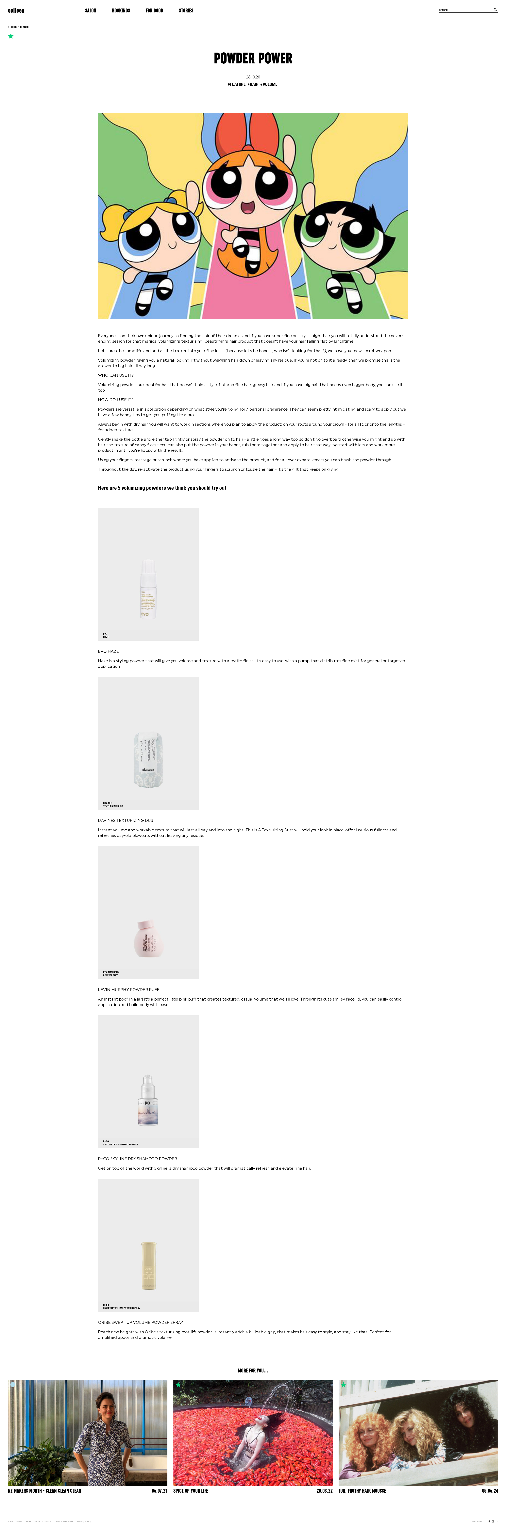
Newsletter (477, 1522)
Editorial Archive (43, 1522)
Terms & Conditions (64, 1522)
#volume (269, 84)
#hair (253, 84)
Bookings (121, 10)
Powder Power (253, 58)
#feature (237, 84)
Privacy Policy (84, 1522)
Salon (90, 10)
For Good (154, 10)
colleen (16, 10)
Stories (186, 10)
